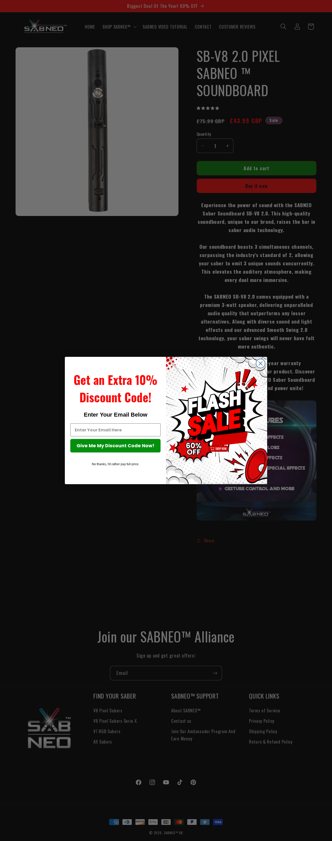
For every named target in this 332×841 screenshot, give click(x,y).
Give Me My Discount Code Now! (115, 445)
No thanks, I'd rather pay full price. (115, 464)
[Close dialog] (260, 363)
